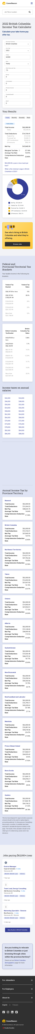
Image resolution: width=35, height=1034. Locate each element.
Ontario (7, 599)
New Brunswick (10, 672)
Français (15, 1005)
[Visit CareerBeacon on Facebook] (3, 1012)
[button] (10, 866)
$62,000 (7, 414)
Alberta (7, 623)
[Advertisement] (17, 463)
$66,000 (7, 417)
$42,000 (7, 398)
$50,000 (7, 404)
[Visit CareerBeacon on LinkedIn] (12, 1012)
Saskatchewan (10, 648)
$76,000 (21, 424)
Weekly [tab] (29, 117)
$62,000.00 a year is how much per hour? (16, 164)
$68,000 (21, 417)
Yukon (7, 574)
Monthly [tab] (14, 117)
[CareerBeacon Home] (9, 3)
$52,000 (21, 404)
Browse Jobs (17, 244)
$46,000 (7, 401)
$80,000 (21, 427)
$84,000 (21, 430)
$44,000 (21, 398)
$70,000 (7, 421)
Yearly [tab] (7, 117)
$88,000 (21, 434)
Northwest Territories (13, 550)
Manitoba (8, 721)
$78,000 (7, 427)
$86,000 (7, 434)
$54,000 (7, 408)
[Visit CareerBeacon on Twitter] (16, 1012)
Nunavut (8, 501)
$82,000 (7, 430)
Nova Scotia (9, 771)
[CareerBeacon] (9, 1021)
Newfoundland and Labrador (15, 697)
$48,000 (21, 401)
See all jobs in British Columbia (17, 930)
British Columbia (11, 525)
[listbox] (17, 44)
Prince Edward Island (12, 746)
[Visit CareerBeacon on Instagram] (8, 1012)
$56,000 (21, 408)
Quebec (7, 795)
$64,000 (21, 414)
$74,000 (7, 424)
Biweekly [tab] (21, 117)
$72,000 (21, 421)
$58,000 (7, 411)
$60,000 (21, 411)
